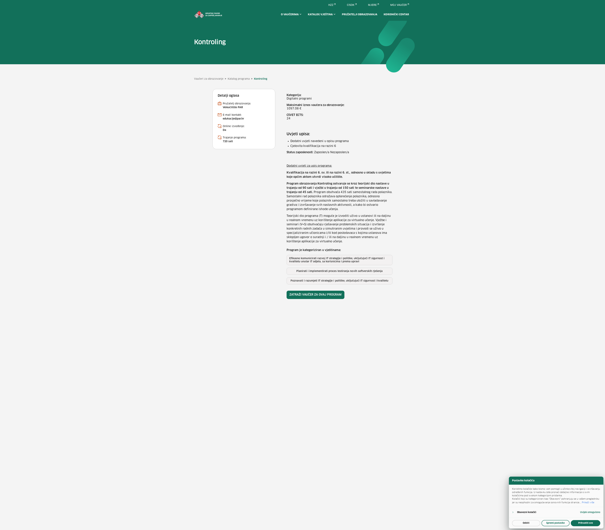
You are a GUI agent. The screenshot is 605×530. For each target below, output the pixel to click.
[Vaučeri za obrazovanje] (208, 14)
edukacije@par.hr (233, 118)
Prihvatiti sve (585, 523)
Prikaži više (588, 502)
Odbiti (526, 523)
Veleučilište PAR (233, 107)
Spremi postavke (555, 523)
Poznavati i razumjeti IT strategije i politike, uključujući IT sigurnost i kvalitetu (339, 280)
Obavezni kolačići (526, 512)
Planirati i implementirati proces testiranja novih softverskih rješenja (339, 271)
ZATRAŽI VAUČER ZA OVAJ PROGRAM (315, 294)
